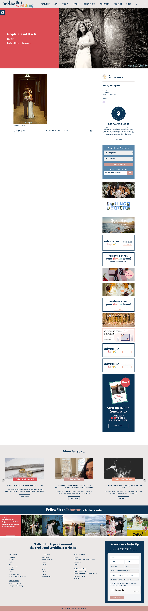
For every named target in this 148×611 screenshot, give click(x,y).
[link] (2, 12)
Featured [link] (45, 4)
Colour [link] (44, 564)
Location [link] (44, 567)
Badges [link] (76, 578)
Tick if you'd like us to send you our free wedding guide (125, 584)
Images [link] (44, 562)
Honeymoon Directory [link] (16, 586)
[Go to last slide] (3, 480)
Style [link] (43, 569)
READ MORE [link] (118, 139)
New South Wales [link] (109, 94)
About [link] (76, 557)
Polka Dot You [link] (74, 479)
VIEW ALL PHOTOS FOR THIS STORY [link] (57, 130)
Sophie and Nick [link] (20, 125)
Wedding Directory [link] (15, 583)
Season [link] (44, 574)
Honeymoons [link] (89, 4)
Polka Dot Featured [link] (25, 479)
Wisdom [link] (65, 4)
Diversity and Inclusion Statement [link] (84, 559)
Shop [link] (128, 4)
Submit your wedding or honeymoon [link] (85, 573)
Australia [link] (105, 92)
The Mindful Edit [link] (14, 574)
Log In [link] (76, 564)
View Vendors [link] (118, 164)
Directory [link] (104, 4)
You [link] (55, 4)
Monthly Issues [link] (46, 576)
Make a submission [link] (80, 571)
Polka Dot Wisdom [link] (123, 479)
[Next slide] (144, 480)
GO (130, 173)
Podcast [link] (118, 4)
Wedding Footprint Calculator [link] (18, 576)
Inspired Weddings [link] (23, 43)
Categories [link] (45, 557)
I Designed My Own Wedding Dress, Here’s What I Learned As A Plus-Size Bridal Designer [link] (74, 487)
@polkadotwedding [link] (93, 510)
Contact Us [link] (77, 562)
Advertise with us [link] (79, 576)
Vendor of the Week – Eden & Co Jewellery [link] (25, 486)
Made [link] (76, 4)
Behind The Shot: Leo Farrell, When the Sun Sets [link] (123, 487)
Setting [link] (44, 571)
